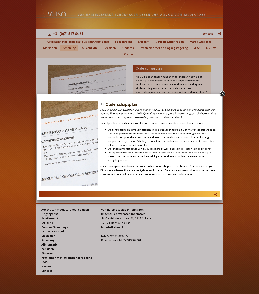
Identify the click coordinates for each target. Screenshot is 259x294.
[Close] (222, 93)
